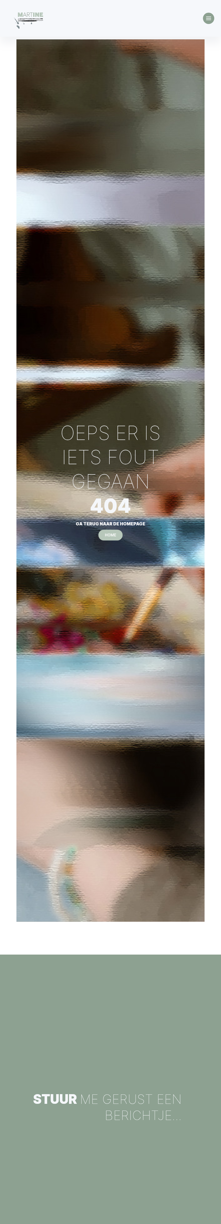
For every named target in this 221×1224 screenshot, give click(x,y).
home (110, 535)
